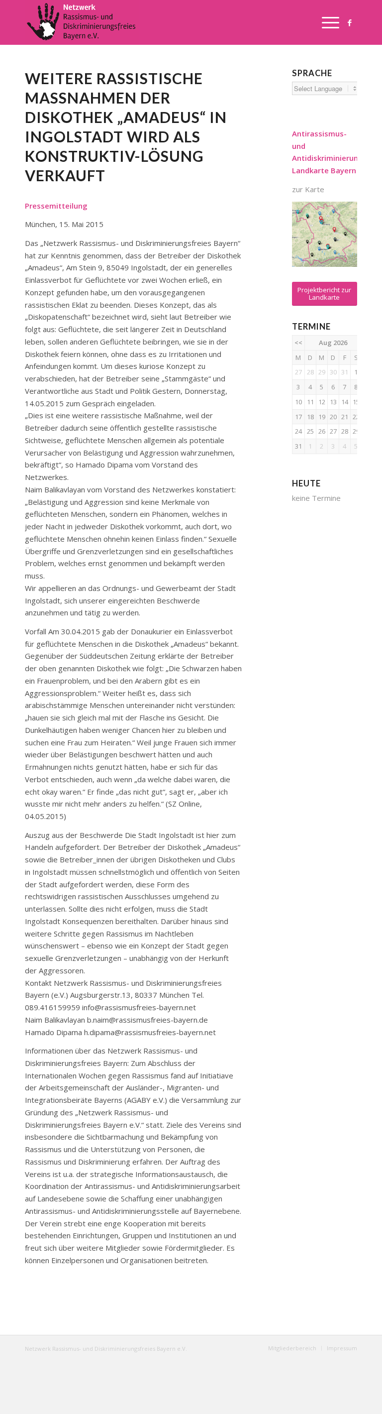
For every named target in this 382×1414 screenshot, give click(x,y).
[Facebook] (349, 22)
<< (298, 342)
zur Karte (308, 189)
